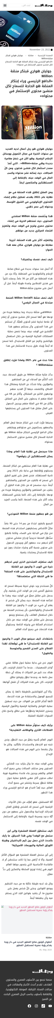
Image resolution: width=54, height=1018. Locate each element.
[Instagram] (36, 1006)
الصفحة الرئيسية (45, 55)
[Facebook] (29, 1006)
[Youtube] (50, 1006)
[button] (5, 5)
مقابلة (31, 55)
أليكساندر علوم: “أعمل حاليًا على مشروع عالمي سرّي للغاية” (27, 943)
